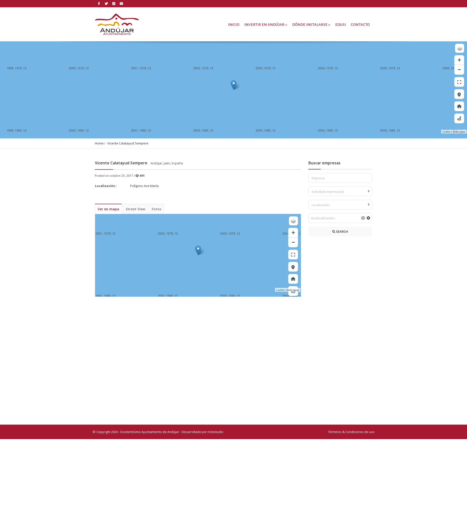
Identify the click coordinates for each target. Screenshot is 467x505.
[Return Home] (459, 106)
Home (99, 143)
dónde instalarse (309, 24)
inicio (233, 24)
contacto (360, 24)
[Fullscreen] (459, 82)
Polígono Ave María (144, 186)
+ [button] (459, 60)
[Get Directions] (459, 118)
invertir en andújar (264, 24)
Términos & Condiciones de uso (351, 432)
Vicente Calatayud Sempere (127, 143)
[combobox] (340, 191)
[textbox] (340, 191)
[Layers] (459, 48)
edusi (340, 24)
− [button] (459, 70)
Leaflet (446, 131)
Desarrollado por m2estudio (202, 432)
